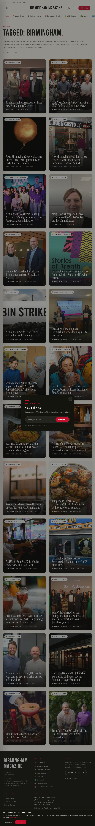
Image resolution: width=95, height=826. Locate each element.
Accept (21, 822)
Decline (8, 822)
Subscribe (62, 420)
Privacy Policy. (15, 817)
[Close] (70, 399)
